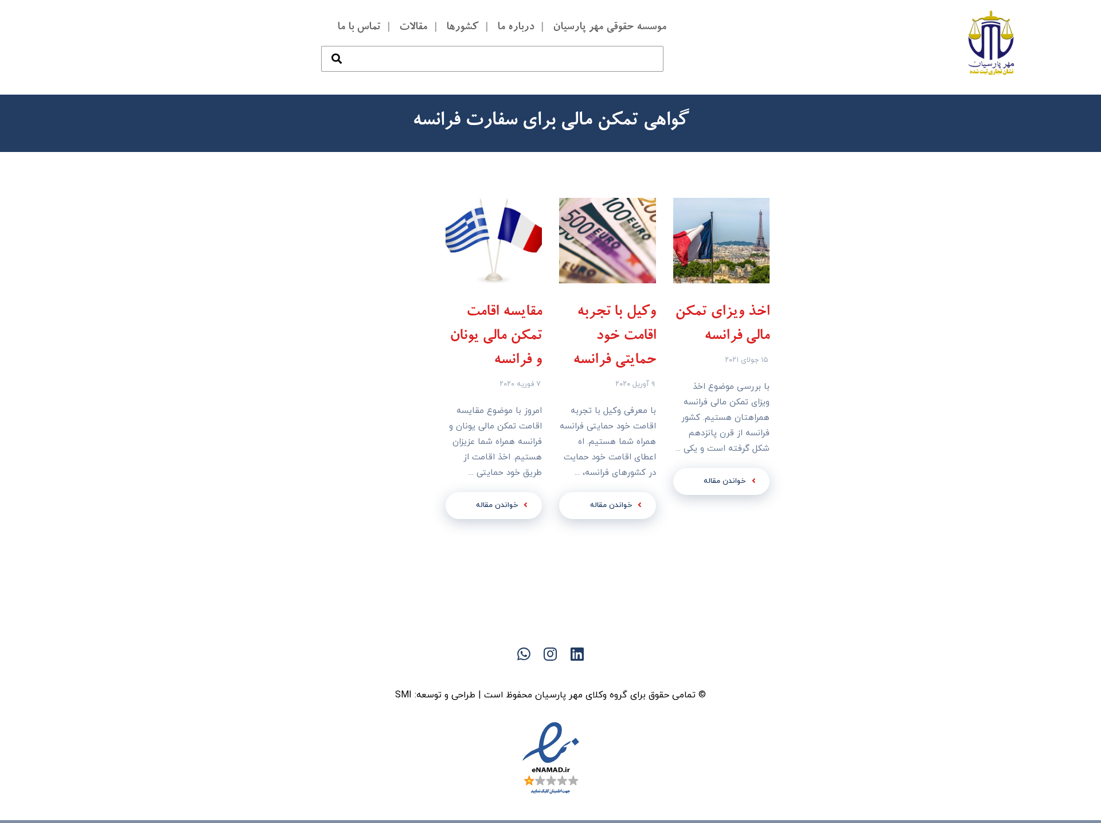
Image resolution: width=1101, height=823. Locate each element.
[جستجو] (336, 47)
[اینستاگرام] (504, 673)
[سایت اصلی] (596, 673)
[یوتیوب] (527, 673)
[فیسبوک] (573, 673)
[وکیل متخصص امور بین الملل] (991, 42)
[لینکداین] (550, 673)
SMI (403, 695)
